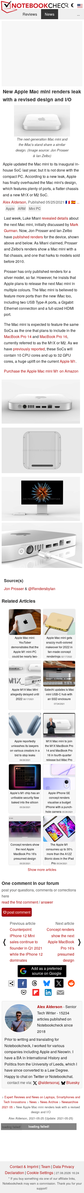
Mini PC (35, 208)
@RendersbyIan (41, 588)
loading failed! (11, 1127)
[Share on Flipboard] (36, 992)
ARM (21, 208)
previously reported (29, 349)
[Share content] (11, 983)
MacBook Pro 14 (18, 336)
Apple (10, 208)
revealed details (55, 218)
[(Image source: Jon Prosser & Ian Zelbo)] (41, 402)
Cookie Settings (40, 1172)
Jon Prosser (14, 588)
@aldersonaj (48, 1082)
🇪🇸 (73, 202)
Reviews (30, 14)
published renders (28, 236)
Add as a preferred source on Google (46, 971)
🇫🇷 (67, 202)
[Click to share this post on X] (59, 983)
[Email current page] (60, 992)
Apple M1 (68, 361)
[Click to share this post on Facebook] (22, 983)
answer (47, 902)
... (78, 14)
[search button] (67, 5)
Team (45, 1166)
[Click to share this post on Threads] (34, 983)
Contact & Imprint (24, 1166)
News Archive (49, 1102)
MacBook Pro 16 (53, 336)
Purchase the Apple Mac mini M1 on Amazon (41, 371)
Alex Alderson (14, 202)
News (49, 14)
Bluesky (72, 1082)
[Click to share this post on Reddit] (71, 983)
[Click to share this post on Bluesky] (46, 983)
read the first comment (20, 902)
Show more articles (42, 869)
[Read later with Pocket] (23, 992)
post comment (18, 912)
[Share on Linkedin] (48, 992)
